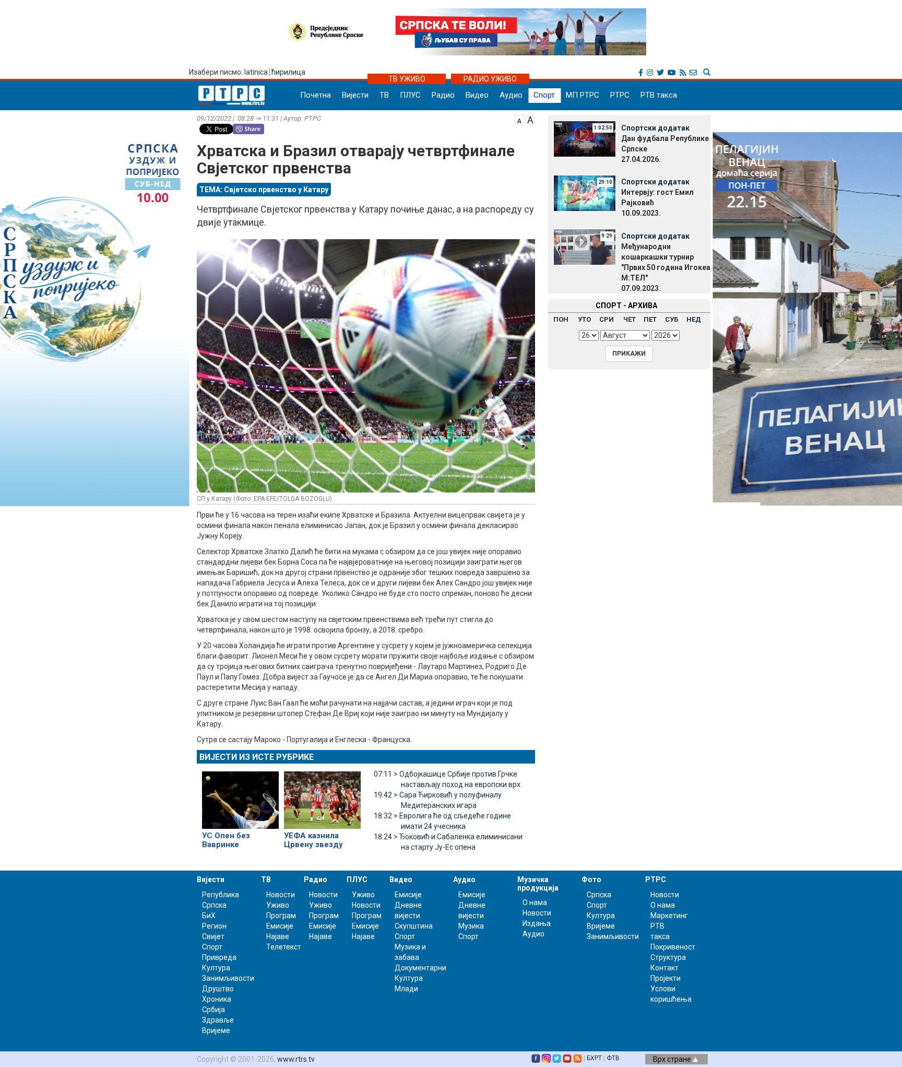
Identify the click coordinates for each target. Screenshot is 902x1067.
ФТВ (613, 1058)
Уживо (277, 905)
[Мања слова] (519, 119)
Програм (281, 915)
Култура (216, 968)
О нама (535, 902)
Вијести (355, 95)
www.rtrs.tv (296, 1059)
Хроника (216, 999)
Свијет (213, 936)
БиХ (209, 915)
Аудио (511, 95)
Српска (599, 894)
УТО (584, 319)
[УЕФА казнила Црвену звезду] (322, 795)
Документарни (420, 968)
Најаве (277, 936)
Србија (213, 1009)
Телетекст (283, 947)
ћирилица (288, 72)
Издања (537, 923)
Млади (406, 988)
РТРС (620, 95)
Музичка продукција (538, 883)
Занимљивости (228, 978)
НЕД (693, 319)
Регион (214, 926)
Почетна (315, 95)
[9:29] (584, 246)
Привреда (219, 957)
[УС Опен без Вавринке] (240, 795)
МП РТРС (582, 95)
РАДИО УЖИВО (490, 79)
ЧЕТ (629, 319)
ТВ (384, 95)
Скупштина (414, 926)
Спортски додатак (655, 128)
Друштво (218, 988)
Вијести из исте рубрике (256, 757)
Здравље (218, 1020)
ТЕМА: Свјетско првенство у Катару (263, 189)
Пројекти (665, 978)
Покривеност (672, 947)
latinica (256, 72)
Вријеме (216, 1030)
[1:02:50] (584, 138)
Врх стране (673, 1059)
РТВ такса (658, 95)
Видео (477, 95)
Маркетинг (669, 915)
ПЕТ (650, 319)
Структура (668, 957)
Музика (471, 926)
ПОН (560, 319)
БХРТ (594, 1058)
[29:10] (584, 192)
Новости (280, 894)
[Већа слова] (530, 119)
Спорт (544, 95)
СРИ (606, 319)
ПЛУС (410, 95)
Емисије (279, 926)
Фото (591, 879)
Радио (443, 95)
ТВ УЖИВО (406, 79)
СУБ (671, 319)
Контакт (664, 968)
